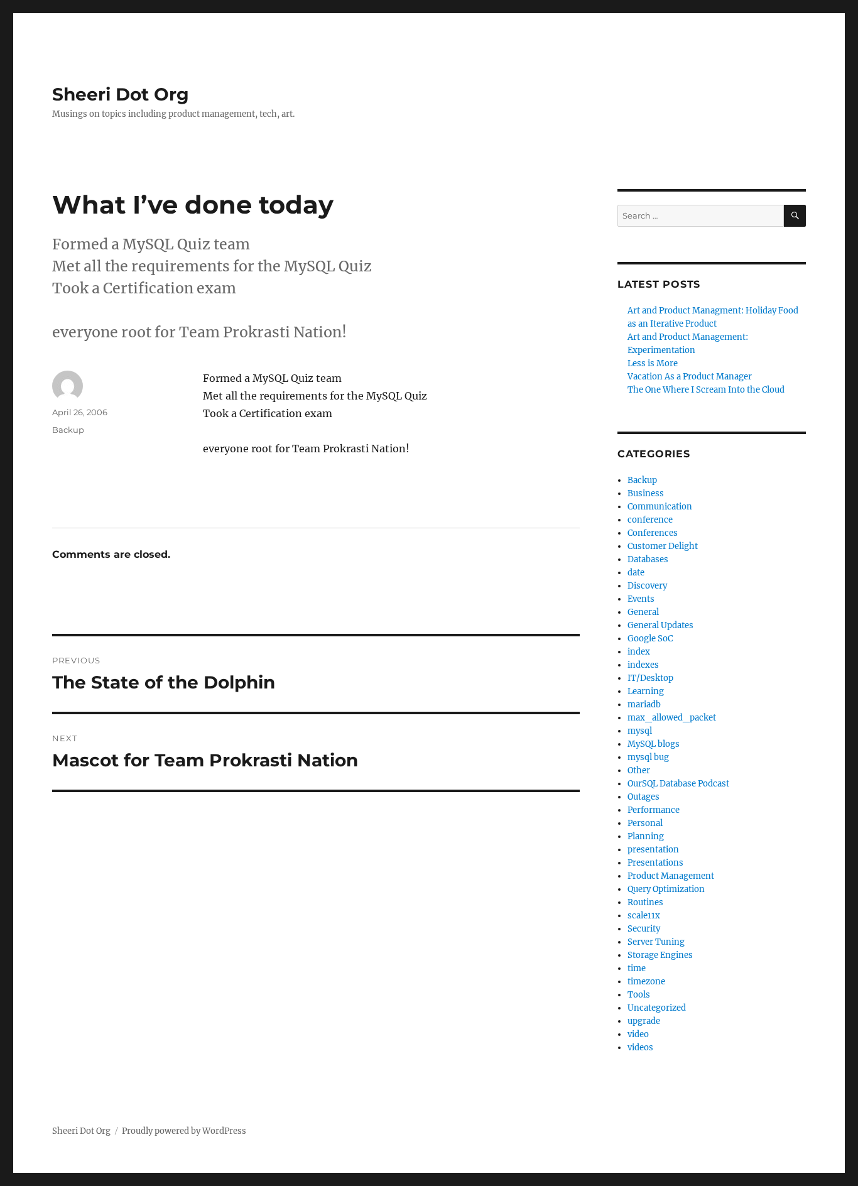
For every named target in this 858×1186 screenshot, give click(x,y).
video (638, 1034)
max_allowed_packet (671, 717)
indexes (643, 665)
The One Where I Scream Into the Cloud (706, 389)
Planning (645, 836)
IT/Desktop (650, 678)
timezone (646, 981)
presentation (653, 849)
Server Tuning (656, 942)
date (635, 572)
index (638, 651)
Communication (659, 506)
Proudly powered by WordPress (184, 1131)
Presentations (655, 862)
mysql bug (648, 757)
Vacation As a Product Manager (689, 376)
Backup (68, 430)
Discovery (647, 585)
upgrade (643, 1021)
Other (638, 770)
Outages (643, 797)
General (643, 612)
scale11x (643, 915)
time (636, 968)
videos (640, 1047)
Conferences (652, 533)
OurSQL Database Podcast (678, 783)
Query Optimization (666, 889)
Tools (638, 994)
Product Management (670, 876)
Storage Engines (660, 955)
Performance (653, 810)
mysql (639, 731)
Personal (645, 823)
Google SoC (650, 638)
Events (640, 599)
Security (643, 928)
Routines (645, 902)
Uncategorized (656, 1008)
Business (645, 493)
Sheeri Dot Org (120, 94)
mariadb (644, 704)
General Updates (660, 625)
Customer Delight (662, 546)
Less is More (652, 363)
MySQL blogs (653, 744)
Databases (647, 559)
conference (650, 519)
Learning (645, 691)
